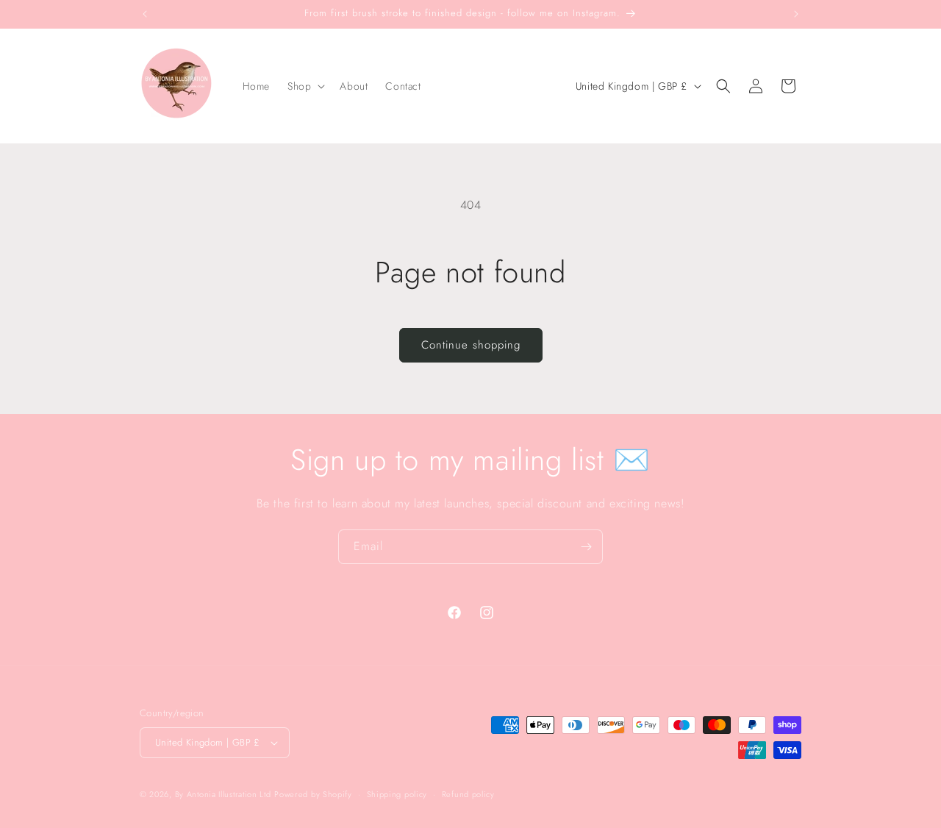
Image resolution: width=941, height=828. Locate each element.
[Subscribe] (586, 546)
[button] (305, 86)
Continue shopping (470, 345)
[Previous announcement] (145, 14)
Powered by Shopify (313, 794)
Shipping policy (397, 794)
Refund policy (468, 794)
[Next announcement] (796, 14)
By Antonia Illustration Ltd (223, 794)
